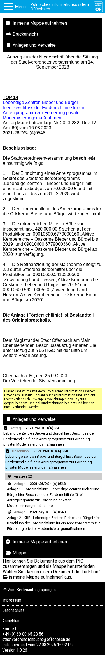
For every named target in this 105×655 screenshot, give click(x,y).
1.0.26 (22, 650)
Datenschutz (13, 610)
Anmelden (10, 621)
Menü (20, 6)
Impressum (11, 600)
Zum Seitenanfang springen (32, 589)
